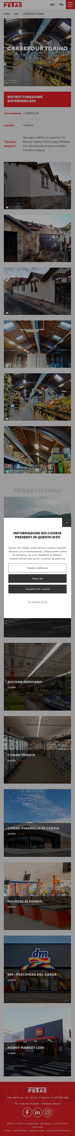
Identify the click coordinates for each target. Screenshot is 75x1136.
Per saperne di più (37, 601)
